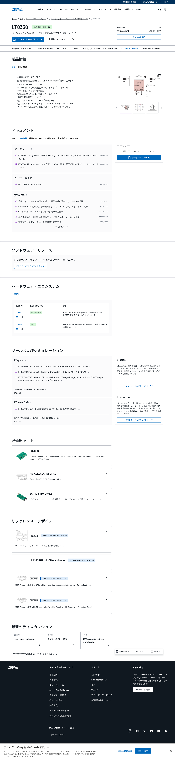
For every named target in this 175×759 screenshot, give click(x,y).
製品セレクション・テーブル (62, 39)
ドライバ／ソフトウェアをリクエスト (30, 266)
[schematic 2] (139, 107)
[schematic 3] (152, 107)
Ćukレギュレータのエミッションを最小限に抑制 (40, 211)
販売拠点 (53, 705)
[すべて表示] (61, 227)
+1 (38, 39)
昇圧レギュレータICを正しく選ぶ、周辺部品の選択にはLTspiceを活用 (50, 201)
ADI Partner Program (59, 710)
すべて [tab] (14, 138)
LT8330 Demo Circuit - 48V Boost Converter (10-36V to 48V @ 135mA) (53, 366)
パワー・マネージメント (36, 19)
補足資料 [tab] (33, 138)
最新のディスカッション (152, 48)
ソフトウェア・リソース (43, 48)
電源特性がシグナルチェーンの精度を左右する (39, 222)
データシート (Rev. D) (26, 39)
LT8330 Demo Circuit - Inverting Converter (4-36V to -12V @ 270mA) (52, 372)
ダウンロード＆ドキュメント (137, 386)
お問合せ (95, 674)
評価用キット (113, 48)
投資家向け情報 (56, 695)
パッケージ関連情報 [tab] (47, 138)
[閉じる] (171, 751)
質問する (157, 651)
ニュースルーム (56, 685)
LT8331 (19, 312)
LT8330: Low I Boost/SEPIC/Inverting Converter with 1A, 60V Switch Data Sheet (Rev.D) (57, 157)
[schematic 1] (126, 107)
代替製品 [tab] (15, 294)
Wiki (93, 690)
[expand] (106, 451)
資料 (93, 685)
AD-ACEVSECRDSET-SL (43, 473)
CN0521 (34, 578)
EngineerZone (98, 679)
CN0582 (34, 535)
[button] (47, 19)
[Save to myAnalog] (21, 317)
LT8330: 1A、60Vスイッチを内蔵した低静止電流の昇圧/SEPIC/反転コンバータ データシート (58, 166)
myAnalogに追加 (125, 651)
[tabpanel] (62, 91)
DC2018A (35, 451)
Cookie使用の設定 (125, 751)
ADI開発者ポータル (100, 700)
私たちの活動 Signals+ (60, 690)
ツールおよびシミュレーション (93, 48)
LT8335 (19, 324)
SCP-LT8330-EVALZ (41, 493)
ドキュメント (26, 48)
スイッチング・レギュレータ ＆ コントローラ (69, 19)
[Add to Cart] (17, 317)
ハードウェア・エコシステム (67, 48)
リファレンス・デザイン (131, 48)
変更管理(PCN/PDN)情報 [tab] (68, 138)
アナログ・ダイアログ (101, 695)
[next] (161, 107)
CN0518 (34, 600)
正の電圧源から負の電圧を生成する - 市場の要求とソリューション (49, 216)
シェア (141, 651)
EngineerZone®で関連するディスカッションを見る (33, 654)
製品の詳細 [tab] (22, 67)
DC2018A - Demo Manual (30, 184)
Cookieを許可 (143, 751)
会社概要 (53, 674)
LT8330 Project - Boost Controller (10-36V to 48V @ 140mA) (48, 409)
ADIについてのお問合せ (60, 715)
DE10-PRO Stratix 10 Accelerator (48, 560)
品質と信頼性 (55, 700)
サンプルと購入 (139, 37)
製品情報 (15, 48)
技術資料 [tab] (23, 138)
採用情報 (53, 679)
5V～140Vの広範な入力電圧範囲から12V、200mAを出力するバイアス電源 (53, 206)
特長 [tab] (13, 67)
